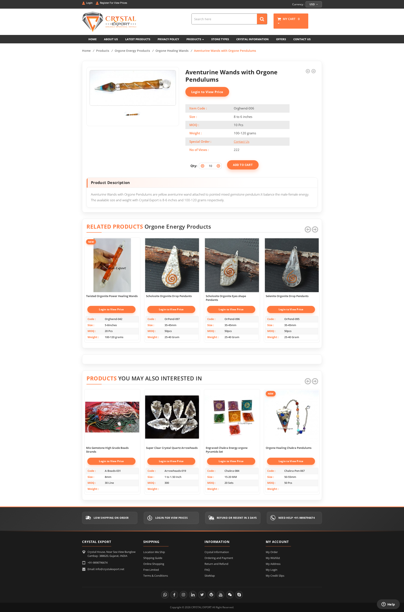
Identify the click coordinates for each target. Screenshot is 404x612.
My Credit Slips (275, 575)
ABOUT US (111, 39)
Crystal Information (217, 552)
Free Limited (151, 570)
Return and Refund (216, 564)
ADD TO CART (243, 165)
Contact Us (241, 141)
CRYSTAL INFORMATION (252, 39)
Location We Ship (154, 552)
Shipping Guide (152, 558)
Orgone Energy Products (132, 51)
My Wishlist (273, 558)
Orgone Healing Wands (172, 51)
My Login (271, 570)
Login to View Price (207, 92)
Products (102, 51)
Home (86, 51)
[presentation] (308, 229)
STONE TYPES (220, 39)
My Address (273, 564)
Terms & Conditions (155, 575)
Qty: (193, 166)
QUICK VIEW (112, 260)
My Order (272, 552)
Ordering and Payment (219, 558)
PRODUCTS (194, 39)
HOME (92, 39)
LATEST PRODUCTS (137, 39)
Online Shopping (153, 564)
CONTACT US (302, 39)
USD (312, 4)
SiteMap (210, 575)
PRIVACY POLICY (168, 39)
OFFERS (281, 39)
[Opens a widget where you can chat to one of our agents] (388, 604)
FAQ (207, 570)
